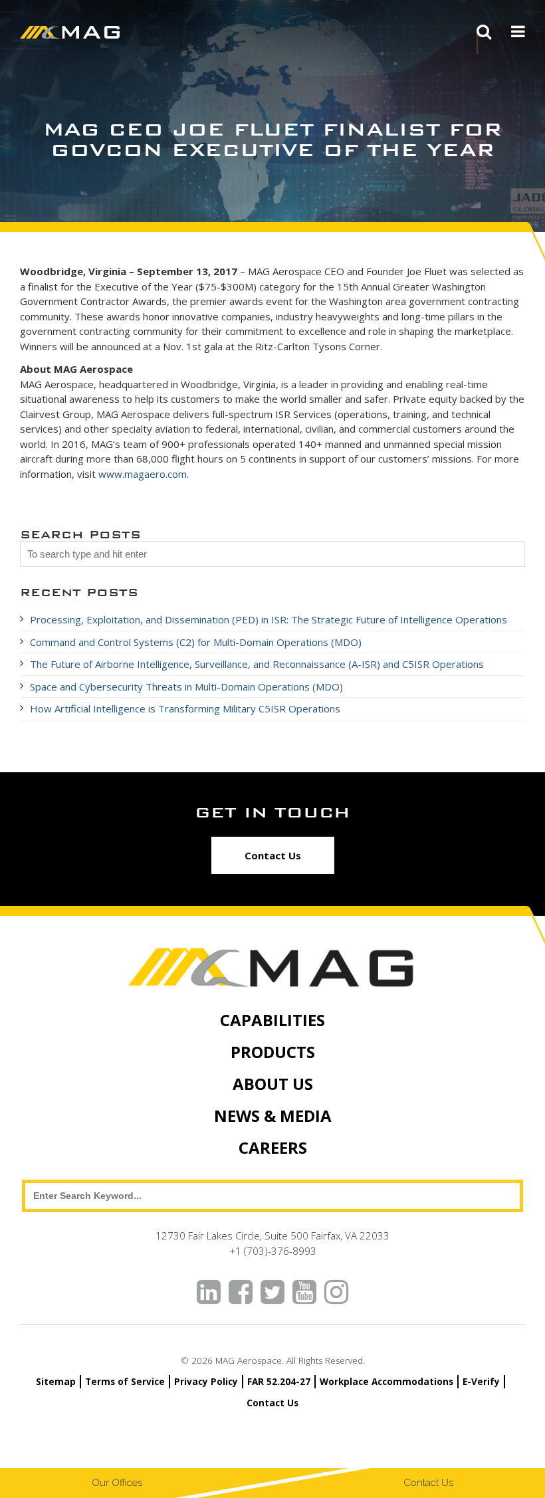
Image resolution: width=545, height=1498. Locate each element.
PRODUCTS (273, 1052)
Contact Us (273, 855)
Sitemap (56, 1382)
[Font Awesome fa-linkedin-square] (209, 1293)
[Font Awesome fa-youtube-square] (304, 1293)
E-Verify (481, 1382)
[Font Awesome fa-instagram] (336, 1293)
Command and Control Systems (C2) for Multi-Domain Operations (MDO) (196, 642)
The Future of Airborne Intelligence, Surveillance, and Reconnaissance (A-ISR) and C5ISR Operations (258, 664)
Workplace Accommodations (386, 1382)
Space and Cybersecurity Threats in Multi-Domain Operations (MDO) (186, 686)
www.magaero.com (142, 474)
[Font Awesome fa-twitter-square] (272, 1293)
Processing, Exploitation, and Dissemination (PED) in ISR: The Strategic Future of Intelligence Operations (268, 619)
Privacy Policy (206, 1382)
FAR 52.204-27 (278, 1382)
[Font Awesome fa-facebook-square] (241, 1293)
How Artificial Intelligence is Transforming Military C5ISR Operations (185, 708)
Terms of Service (125, 1382)
